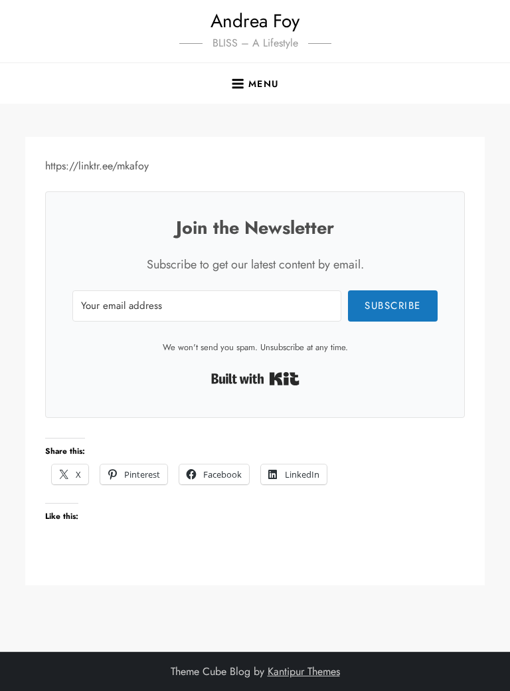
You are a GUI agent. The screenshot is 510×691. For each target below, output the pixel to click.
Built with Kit (255, 379)
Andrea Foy (255, 21)
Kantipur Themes (304, 671)
